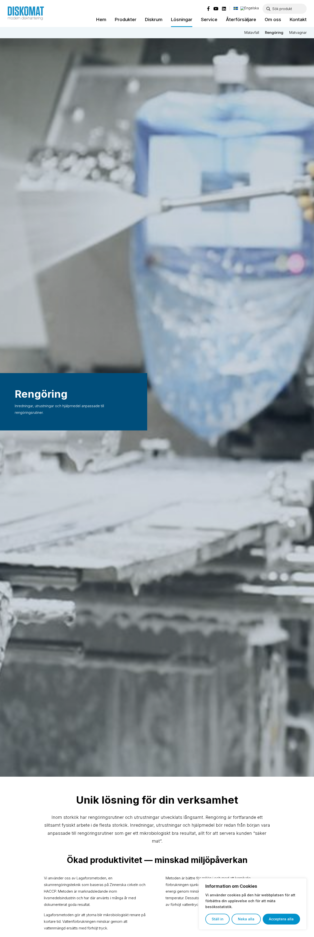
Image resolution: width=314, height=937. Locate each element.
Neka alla (246, 919)
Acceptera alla (281, 919)
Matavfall (251, 32)
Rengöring (274, 32)
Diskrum (153, 19)
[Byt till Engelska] (249, 8)
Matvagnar (298, 32)
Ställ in (217, 919)
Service (209, 19)
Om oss (273, 19)
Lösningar (181, 19)
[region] (253, 904)
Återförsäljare (241, 19)
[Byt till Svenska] (236, 8)
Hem (101, 19)
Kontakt (298, 19)
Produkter (125, 19)
